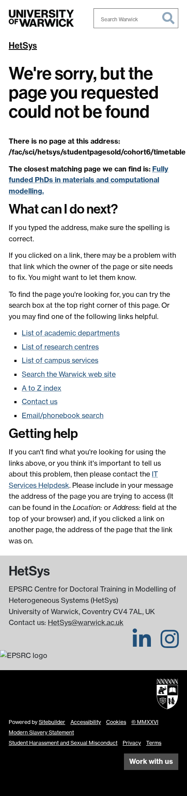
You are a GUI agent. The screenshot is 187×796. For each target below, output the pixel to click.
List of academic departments (71, 333)
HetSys (23, 45)
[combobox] (136, 18)
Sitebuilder (52, 722)
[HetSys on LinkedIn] (142, 644)
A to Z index (41, 388)
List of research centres (60, 346)
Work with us (151, 761)
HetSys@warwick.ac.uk (86, 622)
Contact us (39, 401)
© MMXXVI (144, 722)
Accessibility (85, 722)
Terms (153, 743)
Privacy (132, 743)
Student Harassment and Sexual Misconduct (63, 743)
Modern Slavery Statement (41, 732)
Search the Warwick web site (69, 374)
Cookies (116, 722)
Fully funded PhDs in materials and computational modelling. (88, 179)
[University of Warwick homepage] (41, 18)
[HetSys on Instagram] (170, 644)
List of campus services (60, 360)
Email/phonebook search (63, 415)
